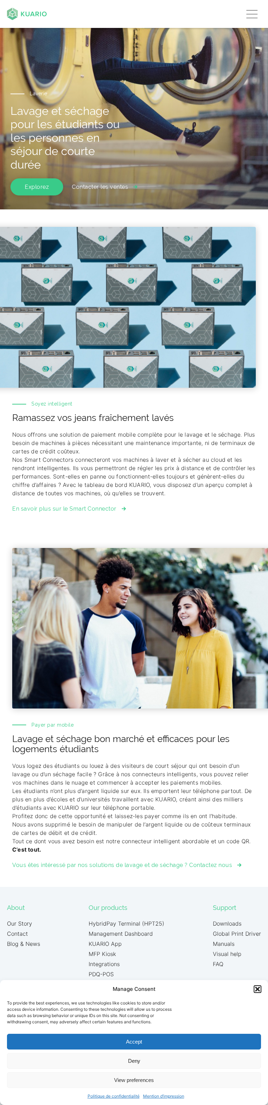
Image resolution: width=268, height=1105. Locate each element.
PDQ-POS (101, 974)
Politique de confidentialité (114, 1096)
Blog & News (23, 943)
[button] (257, 989)
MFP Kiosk (102, 953)
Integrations (104, 964)
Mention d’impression (163, 1096)
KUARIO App (105, 943)
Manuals (223, 943)
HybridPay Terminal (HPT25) (126, 923)
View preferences (134, 1080)
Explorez (37, 187)
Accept (134, 1042)
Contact (17, 933)
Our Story (19, 923)
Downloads (227, 923)
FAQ (218, 964)
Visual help (227, 953)
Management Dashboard (121, 933)
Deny (134, 1061)
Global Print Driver (237, 933)
